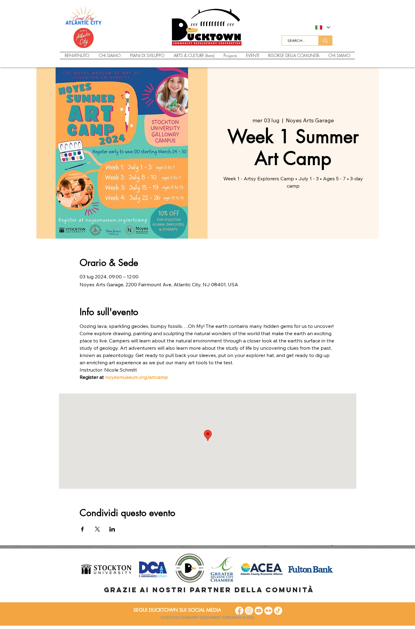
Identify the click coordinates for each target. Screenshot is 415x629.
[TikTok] (278, 611)
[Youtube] (259, 611)
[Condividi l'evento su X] (97, 529)
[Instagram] (249, 611)
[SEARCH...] (325, 40)
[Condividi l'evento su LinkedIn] (112, 529)
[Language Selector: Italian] (322, 27)
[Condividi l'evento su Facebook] (82, 529)
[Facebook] (239, 611)
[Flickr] (268, 611)
